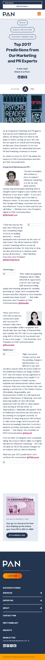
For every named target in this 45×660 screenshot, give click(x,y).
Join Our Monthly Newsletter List (15, 641)
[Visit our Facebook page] (14, 646)
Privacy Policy (30, 657)
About (22, 608)
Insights (7, 630)
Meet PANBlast (10, 623)
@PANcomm (33, 457)
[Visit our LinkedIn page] (4, 646)
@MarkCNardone (11, 260)
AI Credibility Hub (17, 535)
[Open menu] (39, 14)
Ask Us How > (22, 6)
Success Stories (12, 588)
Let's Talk (12, 575)
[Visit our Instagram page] (8, 646)
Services (22, 593)
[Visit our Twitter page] (11, 646)
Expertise (22, 600)
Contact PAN (9, 616)
